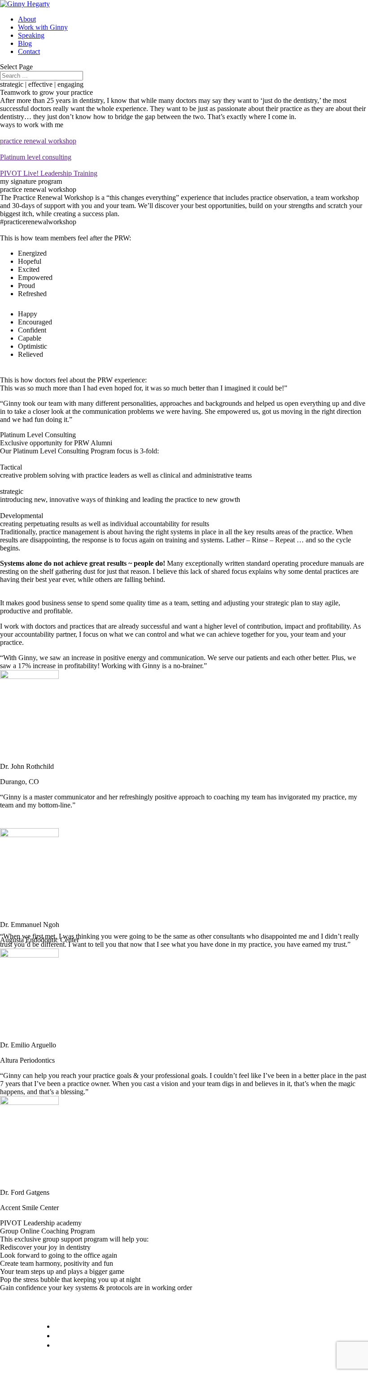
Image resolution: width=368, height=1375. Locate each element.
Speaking (31, 35)
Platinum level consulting (35, 157)
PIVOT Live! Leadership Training (48, 173)
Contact (29, 51)
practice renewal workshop (38, 141)
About (27, 19)
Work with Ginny (43, 27)
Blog (25, 43)
